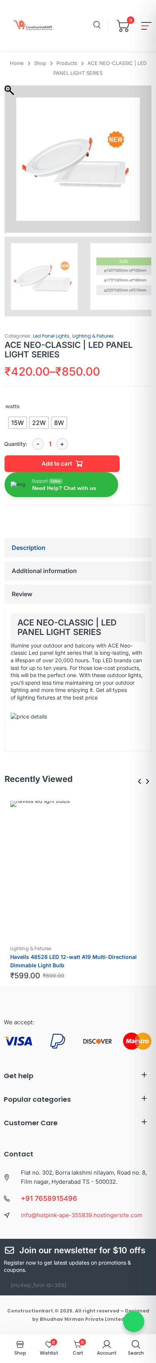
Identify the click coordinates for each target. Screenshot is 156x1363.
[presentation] (139, 781)
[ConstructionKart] (31, 25)
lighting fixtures (35, 697)
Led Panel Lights (51, 336)
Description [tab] (28, 547)
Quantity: (15, 444)
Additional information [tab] (44, 571)
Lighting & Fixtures (93, 336)
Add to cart (57, 463)
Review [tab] (22, 594)
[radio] (18, 422)
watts (12, 406)
